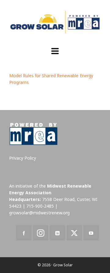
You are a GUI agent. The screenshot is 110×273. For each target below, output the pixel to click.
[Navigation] (55, 50)
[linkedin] (57, 232)
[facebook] (23, 232)
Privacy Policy (22, 158)
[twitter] (74, 232)
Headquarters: (25, 199)
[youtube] (91, 232)
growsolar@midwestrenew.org (39, 213)
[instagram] (40, 232)
